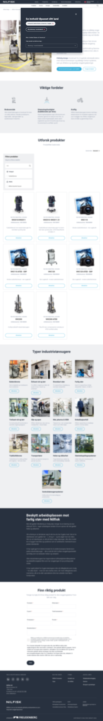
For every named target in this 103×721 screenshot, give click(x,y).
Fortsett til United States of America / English (39, 23)
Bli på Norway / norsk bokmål (35, 29)
